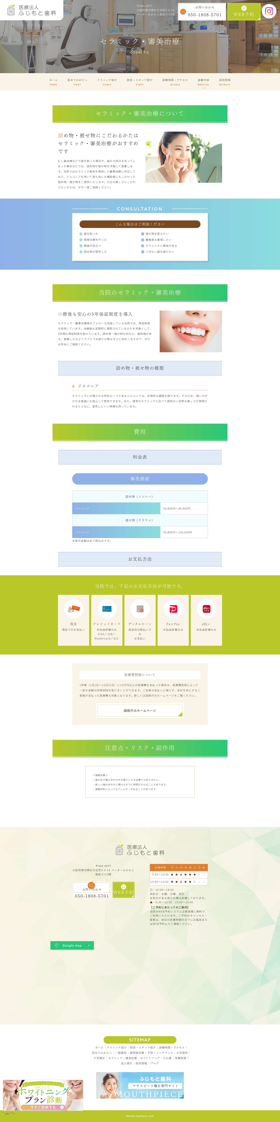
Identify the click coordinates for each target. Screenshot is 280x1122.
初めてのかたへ (102, 1052)
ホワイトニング (150, 1058)
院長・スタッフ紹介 (143, 1047)
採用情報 (141, 1063)
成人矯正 (127, 1063)
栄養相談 (180, 1058)
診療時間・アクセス (172, 1047)
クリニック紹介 (117, 1047)
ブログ (154, 1063)
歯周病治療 (137, 1052)
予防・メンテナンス (160, 1052)
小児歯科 (182, 1052)
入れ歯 (167, 1058)
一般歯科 (121, 1052)
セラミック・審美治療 (122, 1058)
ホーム (99, 1047)
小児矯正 (99, 1058)
